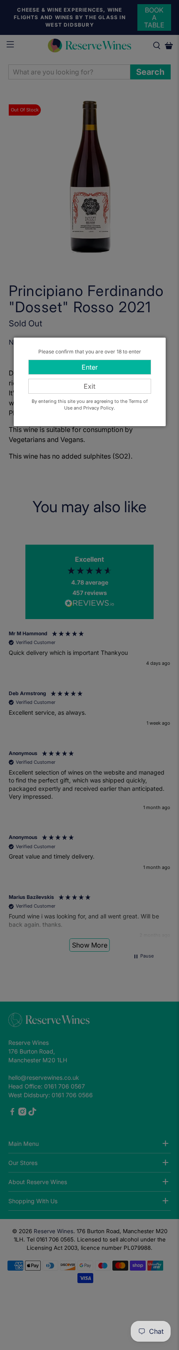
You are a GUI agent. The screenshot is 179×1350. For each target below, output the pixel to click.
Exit (89, 386)
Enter (90, 367)
